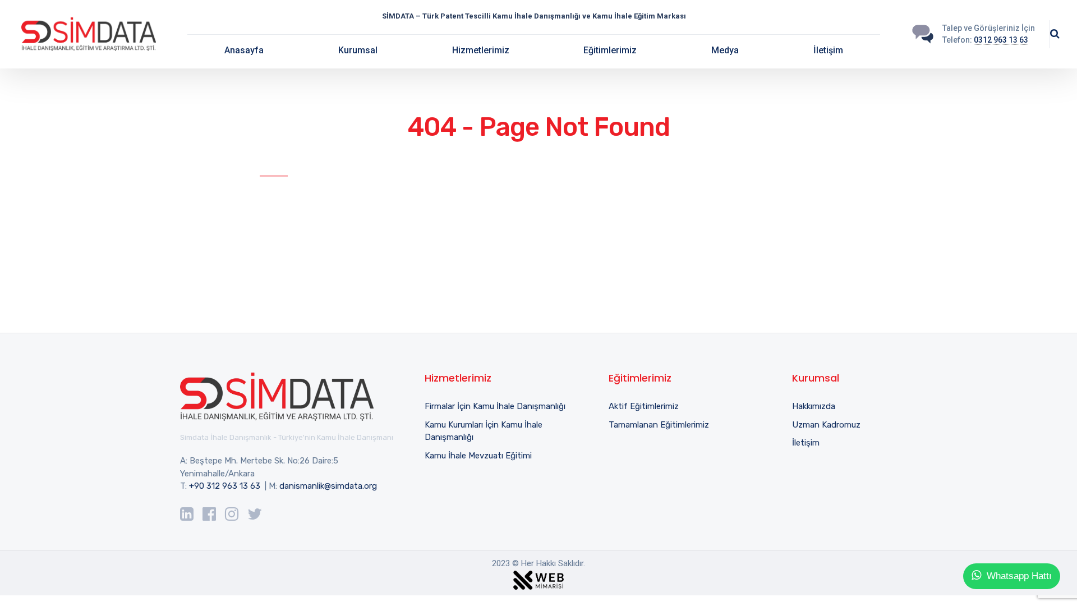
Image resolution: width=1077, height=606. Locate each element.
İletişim (828, 50)
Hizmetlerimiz (480, 50)
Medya (725, 50)
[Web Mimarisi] (538, 578)
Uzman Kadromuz (826, 425)
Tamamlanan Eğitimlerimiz (659, 425)
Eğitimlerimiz (610, 50)
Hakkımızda (813, 406)
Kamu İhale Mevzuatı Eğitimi (478, 456)
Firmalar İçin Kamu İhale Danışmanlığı (495, 406)
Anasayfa (244, 50)
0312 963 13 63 (1001, 39)
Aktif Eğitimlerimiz (644, 406)
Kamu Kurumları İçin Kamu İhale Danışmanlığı (483, 431)
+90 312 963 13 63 (224, 486)
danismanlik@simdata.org (328, 486)
